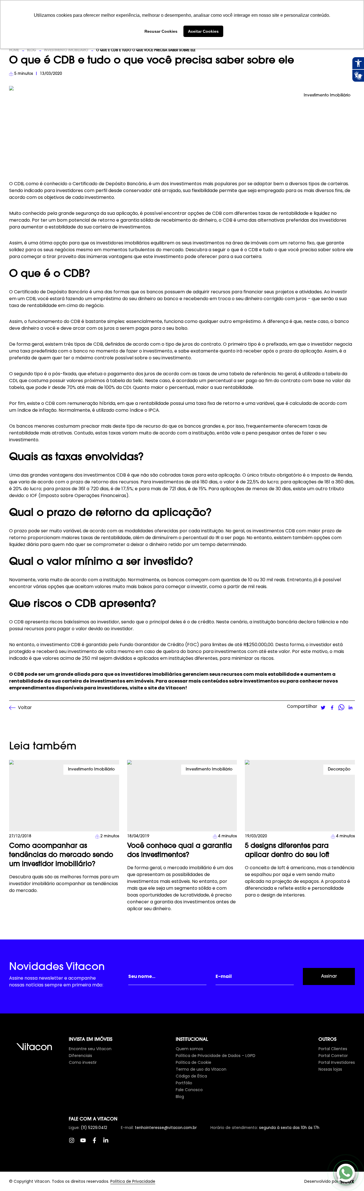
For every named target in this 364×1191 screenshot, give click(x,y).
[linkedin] (350, 707)
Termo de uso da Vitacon (201, 1069)
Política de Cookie (193, 1062)
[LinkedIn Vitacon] (108, 1143)
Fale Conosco (189, 1090)
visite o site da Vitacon (157, 688)
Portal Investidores (336, 1062)
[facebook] (332, 707)
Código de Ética (191, 1076)
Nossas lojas (330, 1069)
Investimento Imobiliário (66, 50)
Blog (31, 50)
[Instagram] (74, 1143)
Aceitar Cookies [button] (203, 31)
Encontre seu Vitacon (90, 1049)
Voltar (25, 707)
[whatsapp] (341, 707)
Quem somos (189, 1049)
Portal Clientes (332, 1049)
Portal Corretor (333, 1055)
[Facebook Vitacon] (97, 1143)
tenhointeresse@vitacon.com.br (166, 1127)
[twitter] (323, 707)
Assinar (329, 976)
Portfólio (184, 1083)
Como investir (83, 1062)
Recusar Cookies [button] (160, 31)
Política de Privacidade (132, 1181)
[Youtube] (86, 1143)
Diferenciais (80, 1055)
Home (14, 50)
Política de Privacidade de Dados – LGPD (215, 1055)
